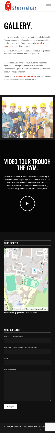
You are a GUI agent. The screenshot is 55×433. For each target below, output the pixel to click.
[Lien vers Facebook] (40, 429)
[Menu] (47, 5)
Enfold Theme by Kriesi (36, 427)
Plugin (45, 309)
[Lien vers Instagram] (44, 429)
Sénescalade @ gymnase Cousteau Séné (20, 312)
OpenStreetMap (21, 309)
